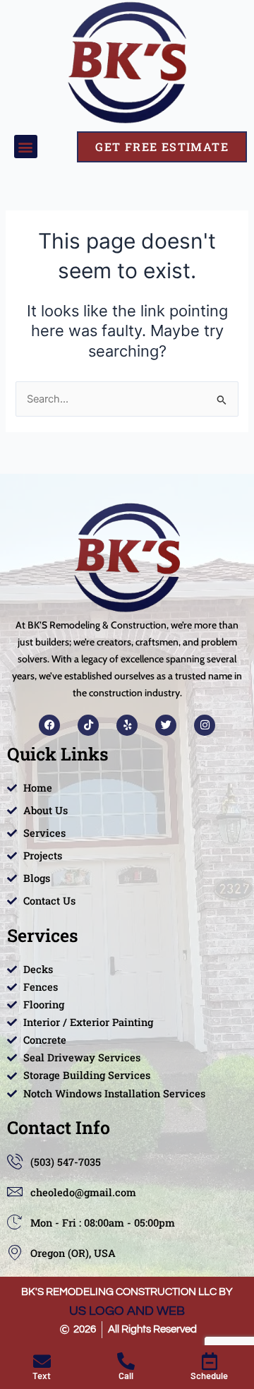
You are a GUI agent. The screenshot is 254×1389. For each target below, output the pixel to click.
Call (126, 1375)
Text (41, 1375)
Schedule (209, 1375)
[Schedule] (209, 1361)
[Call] (126, 1361)
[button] (25, 146)
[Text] (42, 1361)
